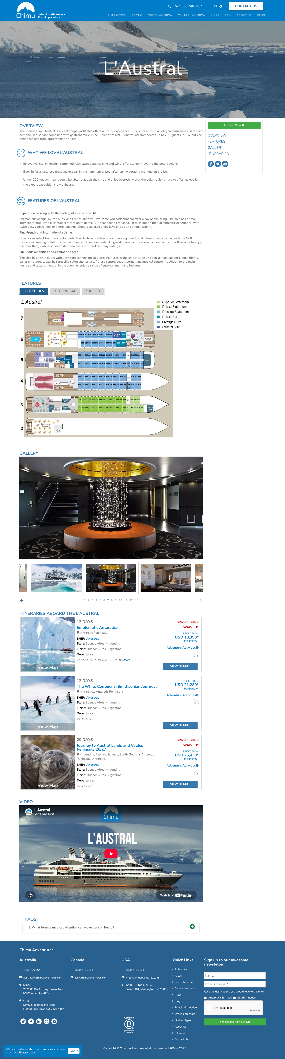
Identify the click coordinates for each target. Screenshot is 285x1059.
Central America (184, 988)
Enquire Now (233, 125)
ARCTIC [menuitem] (137, 15)
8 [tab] (112, 600)
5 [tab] (100, 600)
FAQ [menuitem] (228, 15)
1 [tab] (85, 600)
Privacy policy (27, 1052)
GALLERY (215, 147)
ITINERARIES (218, 153)
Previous (21, 600)
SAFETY (93, 291)
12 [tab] (131, 600)
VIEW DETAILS (180, 666)
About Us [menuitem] (244, 15)
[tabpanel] (116, 578)
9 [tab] (116, 600)
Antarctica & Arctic (220, 997)
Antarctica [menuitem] (116, 15)
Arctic (178, 976)
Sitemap (180, 1033)
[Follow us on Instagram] (46, 1021)
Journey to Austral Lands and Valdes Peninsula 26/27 (110, 747)
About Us (180, 1027)
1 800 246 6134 (190, 6)
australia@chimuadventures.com (42, 977)
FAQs (178, 995)
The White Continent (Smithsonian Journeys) (118, 687)
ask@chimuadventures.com (90, 977)
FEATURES (216, 141)
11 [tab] (125, 600)
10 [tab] (120, 600)
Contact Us (181, 1039)
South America (184, 982)
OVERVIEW (217, 135)
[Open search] (167, 6)
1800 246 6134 (83, 970)
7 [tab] (108, 600)
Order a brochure (185, 1014)
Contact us (246, 6)
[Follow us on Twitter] (218, 164)
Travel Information (186, 1007)
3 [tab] (92, 600)
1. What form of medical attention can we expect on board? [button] (71, 927)
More (127, 660)
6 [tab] (104, 600)
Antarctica (181, 969)
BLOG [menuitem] (261, 15)
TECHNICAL (65, 291)
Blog (177, 1001)
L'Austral (92, 639)
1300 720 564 (31, 970)
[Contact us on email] (225, 164)
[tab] (111, 928)
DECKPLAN (33, 291)
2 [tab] (88, 600)
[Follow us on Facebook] (211, 164)
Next (200, 600)
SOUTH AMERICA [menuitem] (160, 15)
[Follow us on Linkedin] (39, 1021)
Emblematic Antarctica (97, 628)
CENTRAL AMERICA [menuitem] (191, 15)
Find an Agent (183, 1020)
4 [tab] (96, 600)
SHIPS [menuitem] (215, 15)
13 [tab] (136, 600)
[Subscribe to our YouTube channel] (54, 1021)
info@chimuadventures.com (142, 977)
